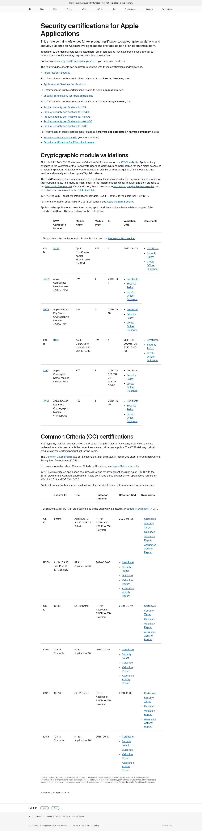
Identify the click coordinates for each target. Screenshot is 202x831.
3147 (46, 370)
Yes (44, 808)
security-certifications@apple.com (75, 61)
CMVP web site (129, 162)
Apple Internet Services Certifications (65, 84)
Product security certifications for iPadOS (67, 111)
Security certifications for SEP (60, 137)
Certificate (153, 248)
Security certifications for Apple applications (68, 95)
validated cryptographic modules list (133, 186)
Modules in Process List (58, 186)
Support (38, 816)
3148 (56, 340)
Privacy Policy (93, 826)
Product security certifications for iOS (65, 107)
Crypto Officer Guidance (152, 265)
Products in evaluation (136, 508)
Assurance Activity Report (150, 548)
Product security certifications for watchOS (68, 121)
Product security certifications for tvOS (66, 126)
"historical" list (86, 190)
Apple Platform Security (57, 72)
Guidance (149, 531)
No (55, 808)
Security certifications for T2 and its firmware (69, 142)
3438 (56, 248)
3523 (46, 309)
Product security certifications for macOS (67, 116)
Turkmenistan (167, 826)
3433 (46, 279)
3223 (46, 400)
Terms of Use (78, 826)
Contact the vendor (127, 782)
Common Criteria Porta (58, 456)
